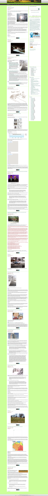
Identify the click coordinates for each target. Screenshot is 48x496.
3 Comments (12, 427)
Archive (20, 4)
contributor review (37, 21)
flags (35, 23)
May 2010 (32, 102)
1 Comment (12, 467)
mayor (36, 25)
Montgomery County (10, 367)
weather (13, 367)
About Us (18, 4)
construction (35, 21)
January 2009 (32, 110)
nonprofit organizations (35, 26)
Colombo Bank (11, 471)
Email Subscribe (32, 4)
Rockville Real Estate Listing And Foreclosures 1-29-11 (14, 113)
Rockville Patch (32, 73)
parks (38, 26)
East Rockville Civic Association (34, 69)
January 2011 (32, 98)
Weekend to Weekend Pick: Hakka (34, 92)
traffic (32, 29)
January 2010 (32, 104)
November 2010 (32, 99)
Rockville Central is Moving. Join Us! (34, 84)
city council (32, 21)
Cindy (33, 495)
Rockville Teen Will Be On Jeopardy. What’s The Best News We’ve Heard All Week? (13, 71)
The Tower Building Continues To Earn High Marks (14, 75)
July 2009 (32, 107)
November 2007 (32, 117)
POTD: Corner (9, 39)
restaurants (34, 27)
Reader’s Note (10, 250)
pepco (9, 9)
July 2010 (32, 101)
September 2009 (32, 106)
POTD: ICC (32, 88)
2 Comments (12, 172)
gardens (37, 23)
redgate (32, 27)
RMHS (38, 27)
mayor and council (38, 25)
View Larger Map (9, 164)
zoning (34, 30)
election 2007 (33, 22)
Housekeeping (37, 24)
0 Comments (12, 40)
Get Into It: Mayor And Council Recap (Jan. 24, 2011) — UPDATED (15, 80)
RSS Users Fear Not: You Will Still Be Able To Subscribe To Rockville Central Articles (35, 83)
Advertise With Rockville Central (27, 4)
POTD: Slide (9, 254)
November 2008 (32, 111)
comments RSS (20, 495)
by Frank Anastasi (35, 20)
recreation (31, 27)
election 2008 (37, 22)
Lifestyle (31, 25)
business (9, 331)
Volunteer (16, 4)
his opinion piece (13, 104)
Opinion (12, 4)
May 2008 (32, 114)
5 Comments (12, 272)
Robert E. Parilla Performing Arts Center (11, 322)
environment (11, 331)
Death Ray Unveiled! (33, 87)
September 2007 (32, 118)
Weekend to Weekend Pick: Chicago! (34, 81)
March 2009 (32, 109)
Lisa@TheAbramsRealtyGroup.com (18, 139)
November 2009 (32, 105)
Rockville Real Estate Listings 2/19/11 (34, 89)
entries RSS (17, 495)
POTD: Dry (32, 80)
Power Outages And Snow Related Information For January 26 (15, 426)
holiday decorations (34, 24)
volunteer (35, 29)
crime (31, 22)
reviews (36, 27)
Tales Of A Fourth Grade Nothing (17, 320)
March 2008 (32, 115)
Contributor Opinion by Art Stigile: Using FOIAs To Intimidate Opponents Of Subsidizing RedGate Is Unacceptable (35, 86)
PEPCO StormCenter (17, 451)
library (39, 24)
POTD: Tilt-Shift (32, 79)
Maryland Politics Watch (14, 11)
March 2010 (32, 103)
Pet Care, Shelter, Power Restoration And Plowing (14, 74)
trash (33, 29)
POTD (14, 4)
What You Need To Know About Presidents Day (35, 91)
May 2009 (32, 108)
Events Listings (33, 23)
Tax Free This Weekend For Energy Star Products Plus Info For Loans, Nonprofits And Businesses (35, 90)
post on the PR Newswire (13, 345)
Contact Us (23, 4)
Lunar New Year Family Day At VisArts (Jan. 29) (14, 83)
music (32, 26)
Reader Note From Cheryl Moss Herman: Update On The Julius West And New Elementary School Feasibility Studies (14, 65)
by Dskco (33, 20)
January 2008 (32, 116)
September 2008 (32, 112)
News (10, 4)
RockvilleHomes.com (17, 165)
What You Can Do (32, 30)
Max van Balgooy (32, 74)
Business (10, 115)
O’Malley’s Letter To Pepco (11, 7)
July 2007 (32, 119)
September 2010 (32, 100)
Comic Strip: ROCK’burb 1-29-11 (12, 62)
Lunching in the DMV (33, 25)
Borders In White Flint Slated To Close (34, 94)
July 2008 (32, 113)
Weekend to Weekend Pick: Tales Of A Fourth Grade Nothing (15, 82)
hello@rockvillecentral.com (18, 110)
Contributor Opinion (11, 214)
